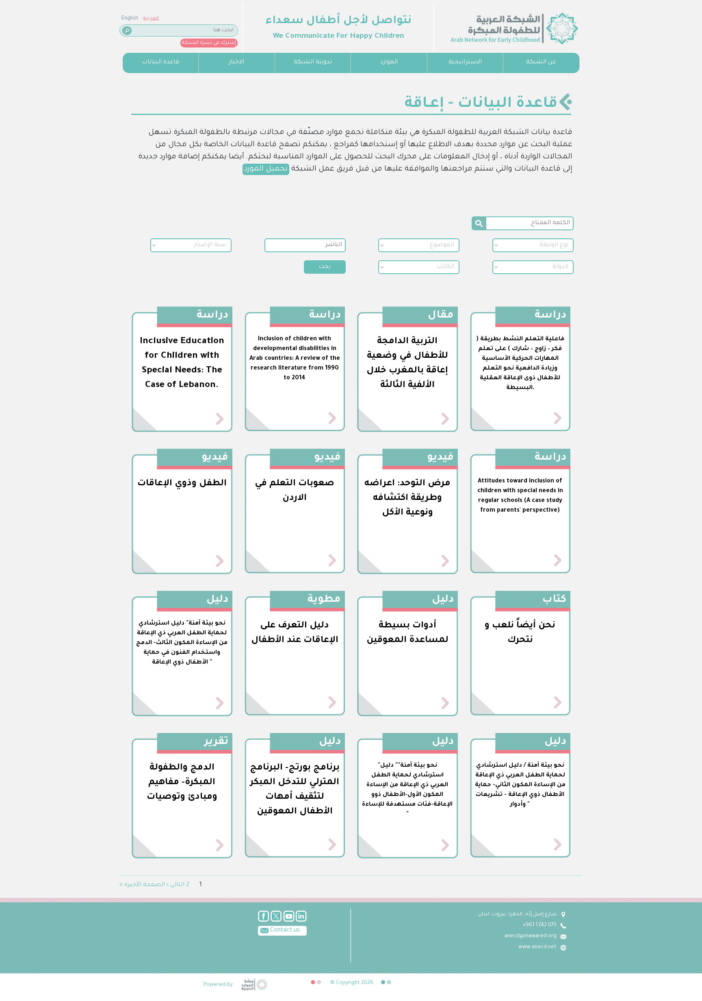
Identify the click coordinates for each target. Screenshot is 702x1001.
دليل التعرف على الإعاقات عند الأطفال (294, 633)
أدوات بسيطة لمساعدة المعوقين (407, 633)
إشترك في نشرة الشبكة (209, 43)
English (129, 19)
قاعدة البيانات (160, 62)
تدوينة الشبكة (313, 62)
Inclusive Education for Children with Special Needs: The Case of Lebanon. (182, 364)
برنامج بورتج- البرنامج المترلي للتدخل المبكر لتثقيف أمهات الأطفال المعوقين (295, 790)
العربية (151, 19)
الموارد (389, 62)
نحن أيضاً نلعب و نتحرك (520, 633)
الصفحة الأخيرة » (142, 885)
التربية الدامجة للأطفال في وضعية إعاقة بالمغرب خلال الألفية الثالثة (407, 364)
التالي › (175, 885)
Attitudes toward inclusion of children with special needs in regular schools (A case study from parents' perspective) (520, 496)
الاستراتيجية (465, 62)
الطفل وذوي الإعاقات (182, 484)
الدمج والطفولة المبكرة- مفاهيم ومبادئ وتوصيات (182, 782)
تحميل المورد (266, 169)
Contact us (284, 930)
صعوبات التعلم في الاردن (294, 491)
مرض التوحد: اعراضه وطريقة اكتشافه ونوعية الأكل (407, 498)
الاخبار (236, 62)
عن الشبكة (541, 62)
